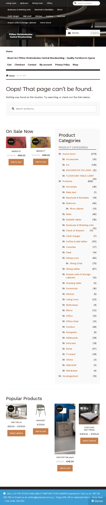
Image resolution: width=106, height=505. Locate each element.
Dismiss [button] (99, 501)
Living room (11, 3)
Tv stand (70, 354)
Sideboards (72, 338)
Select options (16, 433)
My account (45, 64)
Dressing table (73, 283)
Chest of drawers (75, 230)
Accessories (72, 159)
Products (67, 181)
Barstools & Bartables (44, 10)
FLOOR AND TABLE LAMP (80, 176)
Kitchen (38, 16)
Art (67, 165)
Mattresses (72, 305)
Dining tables (73, 269)
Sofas (69, 348)
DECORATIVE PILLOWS (78, 170)
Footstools (71, 288)
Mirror (59, 10)
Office (49, 3)
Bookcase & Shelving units (19, 10)
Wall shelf (27, 16)
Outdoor (49, 16)
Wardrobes (71, 370)
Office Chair (72, 321)
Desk (68, 252)
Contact (32, 64)
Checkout (20, 64)
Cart (9, 64)
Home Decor (45, 23)
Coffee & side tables (76, 241)
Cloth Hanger (13, 16)
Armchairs (71, 186)
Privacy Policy (62, 64)
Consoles (71, 247)
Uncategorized (70, 376)
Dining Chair (76, 263)
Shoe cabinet (77, 208)
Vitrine (69, 359)
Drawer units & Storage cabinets (22, 23)
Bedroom (24, 3)
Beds (68, 214)
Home (9, 51)
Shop (75, 64)
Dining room (37, 3)
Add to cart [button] (16, 162)
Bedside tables (73, 219)
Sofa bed (61, 16)
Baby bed (71, 192)
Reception (71, 332)
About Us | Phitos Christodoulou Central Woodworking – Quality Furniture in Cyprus (51, 58)
